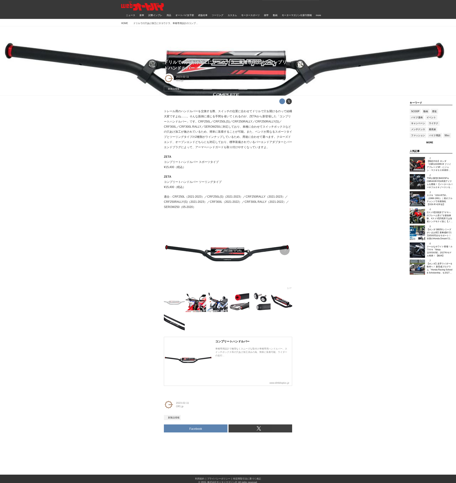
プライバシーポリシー (218, 478)
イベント (431, 117)
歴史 (434, 111)
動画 (425, 111)
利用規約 (199, 478)
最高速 (432, 129)
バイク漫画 (417, 117)
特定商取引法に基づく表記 (247, 478)
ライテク (433, 123)
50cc (447, 135)
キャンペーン (418, 123)
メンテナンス (418, 129)
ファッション (418, 135)
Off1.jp (179, 80)
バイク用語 (435, 135)
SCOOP (415, 111)
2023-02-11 (182, 76)
